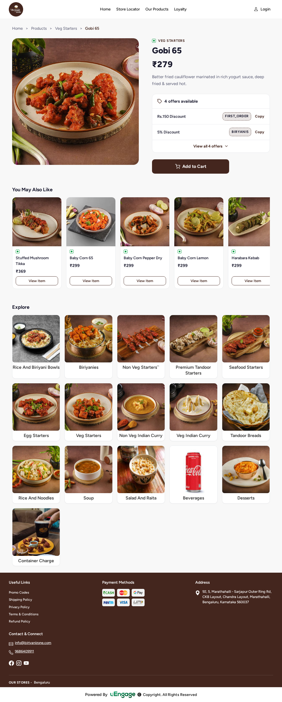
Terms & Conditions (24, 614)
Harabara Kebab (245, 258)
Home (105, 9)
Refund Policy (19, 621)
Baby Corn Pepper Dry (143, 258)
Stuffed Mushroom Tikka (32, 261)
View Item (37, 281)
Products (39, 28)
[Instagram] (18, 663)
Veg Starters (66, 28)
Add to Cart (194, 166)
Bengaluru (42, 682)
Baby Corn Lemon (193, 258)
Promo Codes (19, 592)
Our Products (157, 9)
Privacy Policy (19, 607)
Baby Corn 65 (81, 258)
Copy (259, 116)
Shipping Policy (20, 600)
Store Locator (128, 9)
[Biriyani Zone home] (51, 9)
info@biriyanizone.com (33, 643)
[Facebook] (11, 663)
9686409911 (24, 651)
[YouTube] (26, 663)
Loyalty (180, 9)
